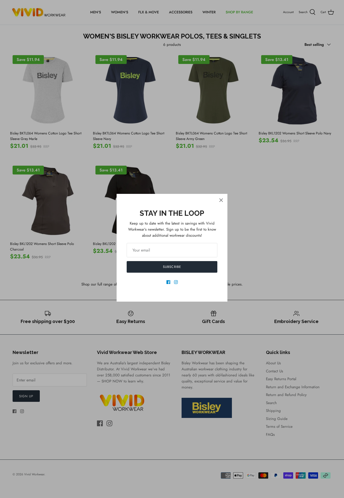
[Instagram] (176, 282)
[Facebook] (168, 282)
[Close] (221, 200)
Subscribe (172, 266)
